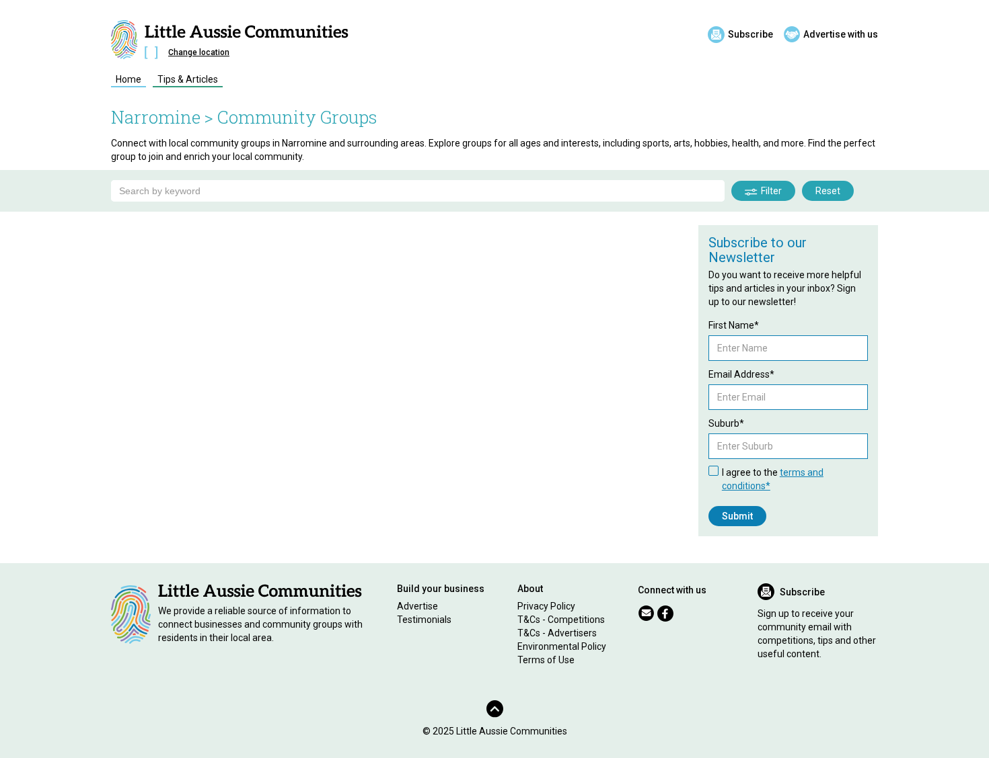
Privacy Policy (546, 606)
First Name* (733, 325)
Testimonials (424, 619)
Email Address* (741, 374)
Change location (198, 52)
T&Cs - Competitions (561, 619)
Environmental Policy (561, 646)
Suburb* (726, 423)
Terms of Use (546, 660)
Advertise (417, 606)
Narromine (155, 117)
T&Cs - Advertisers (557, 633)
